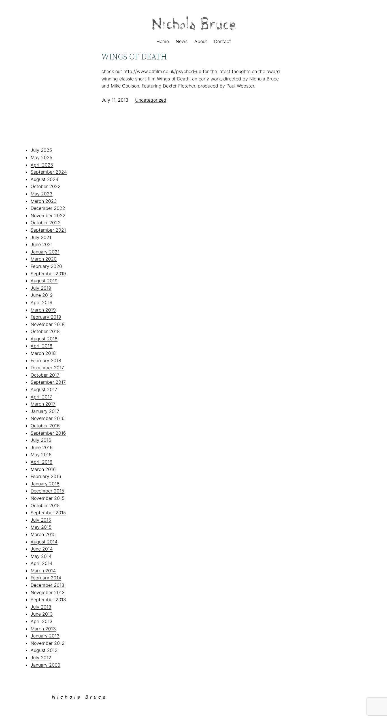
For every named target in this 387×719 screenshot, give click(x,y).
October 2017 (45, 375)
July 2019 (41, 288)
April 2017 (41, 397)
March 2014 (43, 570)
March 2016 (43, 469)
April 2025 (42, 165)
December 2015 (47, 491)
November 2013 (48, 592)
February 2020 (46, 266)
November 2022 (48, 215)
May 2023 (41, 194)
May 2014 (41, 556)
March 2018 (43, 353)
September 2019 (48, 273)
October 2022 (46, 222)
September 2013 (48, 599)
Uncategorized (150, 100)
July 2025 (41, 150)
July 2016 (41, 440)
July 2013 (41, 607)
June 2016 (42, 447)
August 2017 (44, 389)
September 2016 (48, 433)
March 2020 (44, 259)
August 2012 (44, 650)
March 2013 (43, 628)
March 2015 (43, 534)
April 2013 (41, 621)
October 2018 (45, 331)
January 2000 (45, 665)
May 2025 (41, 157)
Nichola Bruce (79, 697)
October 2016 (45, 425)
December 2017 (47, 367)
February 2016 (46, 476)
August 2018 (44, 339)
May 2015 (41, 527)
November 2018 (48, 324)
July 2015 (41, 520)
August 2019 (44, 280)
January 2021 (45, 252)
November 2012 (48, 643)
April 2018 (41, 346)
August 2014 (44, 542)
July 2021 (41, 237)
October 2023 (46, 186)
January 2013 (45, 636)
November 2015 (48, 498)
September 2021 (48, 230)
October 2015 (45, 505)
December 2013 (47, 585)
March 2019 (43, 310)
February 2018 (46, 360)
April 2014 (41, 563)
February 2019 (46, 317)
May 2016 (41, 454)
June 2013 (42, 614)
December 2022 (48, 208)
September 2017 (48, 382)
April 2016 (41, 462)
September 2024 (49, 172)
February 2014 (46, 578)
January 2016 (45, 484)
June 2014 (42, 549)
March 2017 (43, 404)
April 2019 (41, 302)
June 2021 (42, 244)
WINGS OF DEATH (134, 56)
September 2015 (48, 512)
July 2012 (41, 657)
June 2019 (42, 295)
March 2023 (44, 201)
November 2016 (48, 418)
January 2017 (45, 411)
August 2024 (44, 179)
